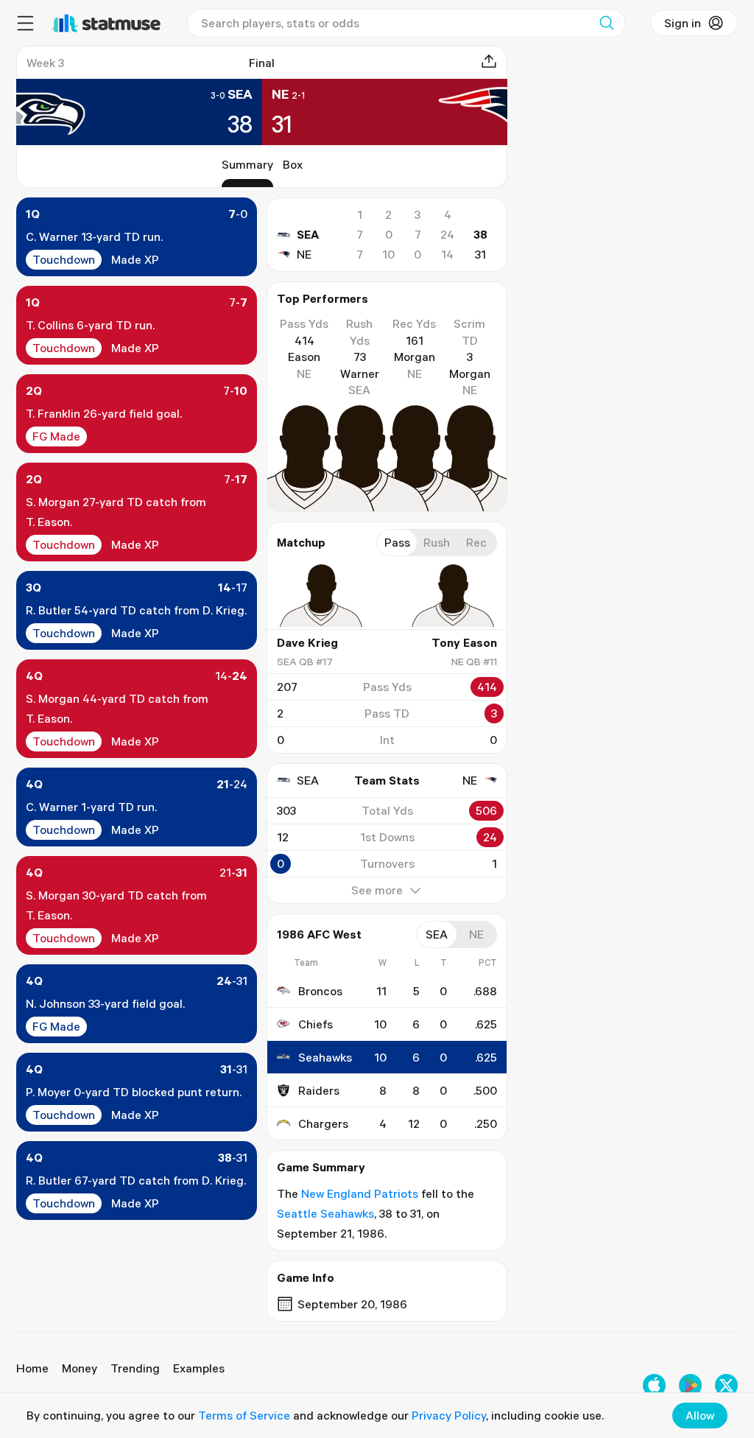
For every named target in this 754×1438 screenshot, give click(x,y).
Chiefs (315, 1024)
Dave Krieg (307, 642)
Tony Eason (464, 642)
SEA (308, 234)
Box (293, 164)
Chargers (323, 1123)
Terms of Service (244, 1415)
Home (32, 1368)
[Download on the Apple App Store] (654, 1385)
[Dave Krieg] (321, 596)
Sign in (682, 23)
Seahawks (325, 1057)
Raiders (318, 1090)
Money (79, 1368)
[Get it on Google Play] (690, 1385)
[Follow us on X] (726, 1385)
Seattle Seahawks (325, 1213)
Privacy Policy (449, 1415)
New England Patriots (359, 1193)
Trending (135, 1368)
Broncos (320, 991)
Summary (247, 164)
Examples (199, 1368)
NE (304, 254)
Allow (700, 1415)
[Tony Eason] (453, 596)
